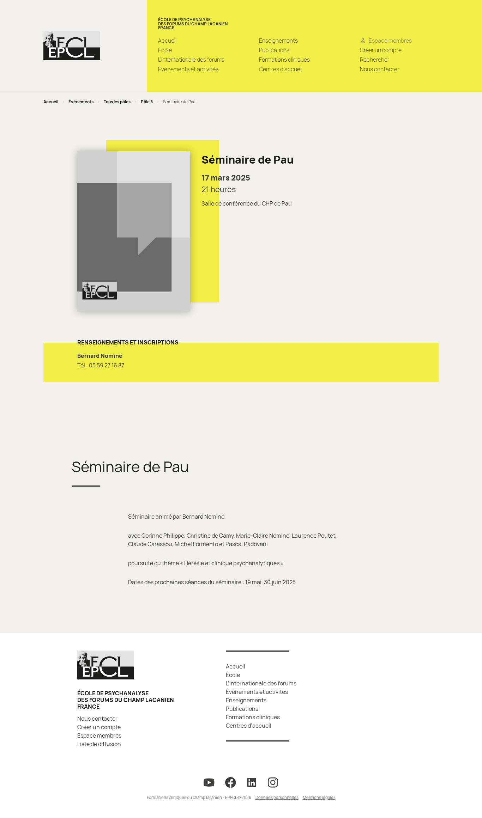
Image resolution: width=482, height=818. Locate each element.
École (165, 50)
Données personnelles (277, 797)
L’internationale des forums (191, 59)
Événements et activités (188, 69)
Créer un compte (381, 50)
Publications (274, 50)
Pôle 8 (147, 101)
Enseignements (278, 40)
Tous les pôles (117, 101)
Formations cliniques (284, 59)
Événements (81, 101)
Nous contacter (379, 69)
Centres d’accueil (280, 69)
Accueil (167, 40)
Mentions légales (319, 797)
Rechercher (374, 59)
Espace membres (99, 735)
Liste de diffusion (99, 744)
